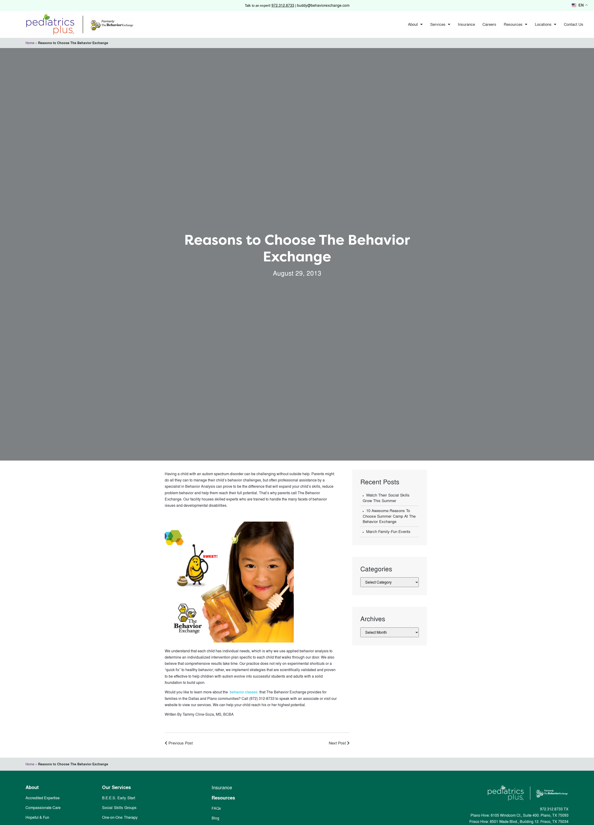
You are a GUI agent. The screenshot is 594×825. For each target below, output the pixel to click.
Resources (513, 24)
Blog (215, 818)
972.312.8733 (282, 5)
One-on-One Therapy (120, 817)
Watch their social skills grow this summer (386, 498)
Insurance (466, 24)
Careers (489, 24)
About (413, 24)
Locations (543, 24)
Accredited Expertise (43, 797)
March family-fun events (388, 531)
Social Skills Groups (119, 807)
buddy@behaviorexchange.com (323, 5)
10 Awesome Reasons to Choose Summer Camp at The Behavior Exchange (389, 516)
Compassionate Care (43, 807)
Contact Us (573, 24)
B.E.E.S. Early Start (118, 797)
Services (438, 24)
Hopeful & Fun (37, 817)
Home (30, 43)
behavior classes (244, 692)
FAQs (216, 808)
